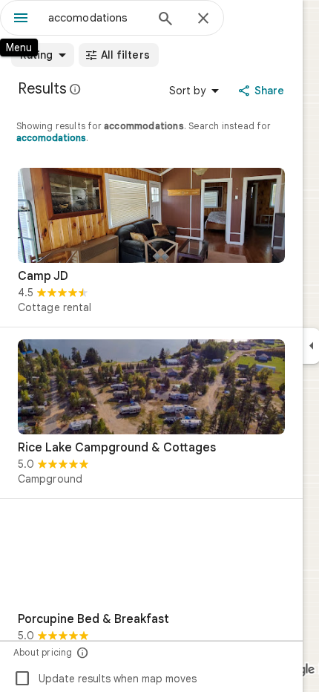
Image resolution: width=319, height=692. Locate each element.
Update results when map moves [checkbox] (105, 679)
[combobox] (96, 18)
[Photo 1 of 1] (151, 215)
